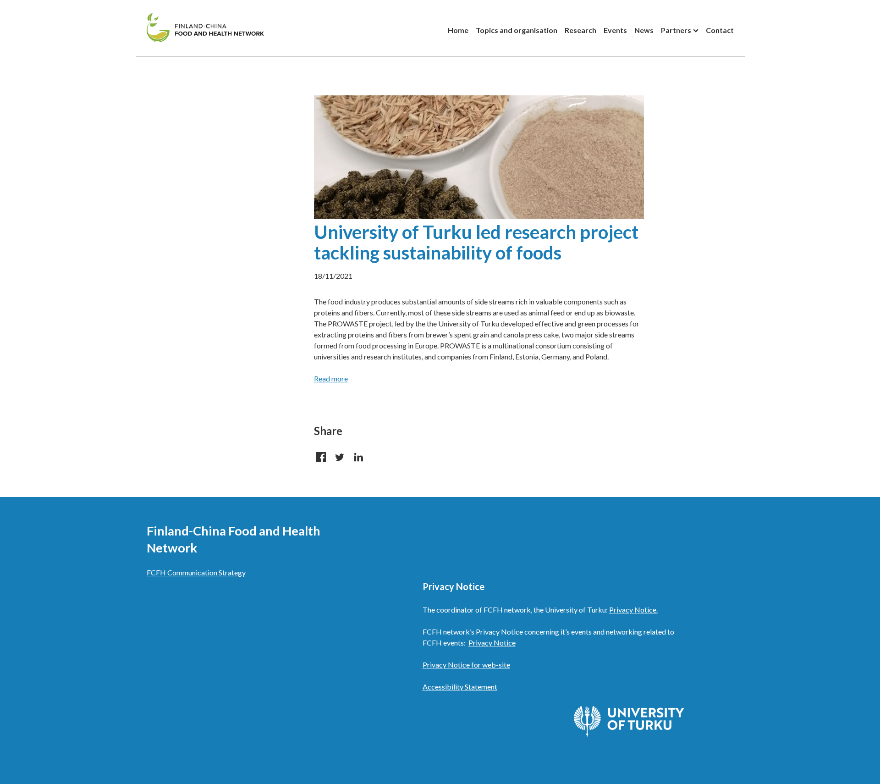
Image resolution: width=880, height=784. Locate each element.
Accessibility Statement (460, 686)
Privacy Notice (492, 642)
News (644, 30)
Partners (676, 30)
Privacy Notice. (633, 609)
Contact (720, 30)
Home (458, 30)
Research (580, 30)
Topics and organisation (516, 30)
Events (615, 30)
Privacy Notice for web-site (466, 664)
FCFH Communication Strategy (196, 572)
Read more (331, 378)
